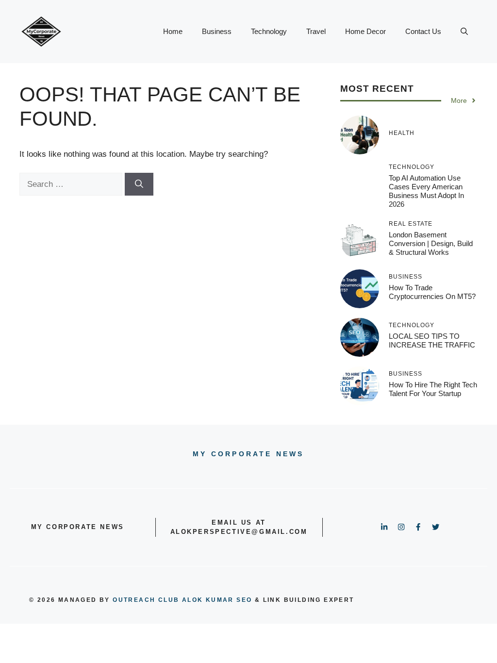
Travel (316, 31)
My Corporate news (248, 454)
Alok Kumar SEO (217, 600)
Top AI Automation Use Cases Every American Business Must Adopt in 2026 (426, 191)
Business (217, 31)
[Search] (139, 184)
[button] (464, 31)
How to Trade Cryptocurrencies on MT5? (432, 291)
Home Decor (365, 31)
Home (172, 31)
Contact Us (423, 31)
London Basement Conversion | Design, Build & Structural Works (431, 243)
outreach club (146, 600)
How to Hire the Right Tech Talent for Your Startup (433, 389)
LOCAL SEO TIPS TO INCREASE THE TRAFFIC (432, 340)
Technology (269, 31)
